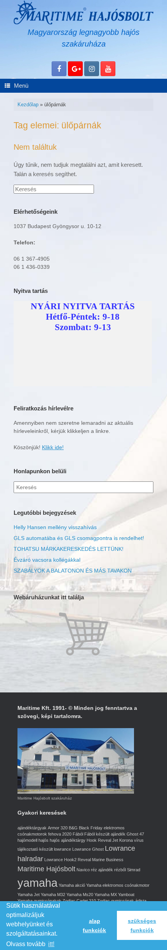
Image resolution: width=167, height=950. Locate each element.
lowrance (62, 849)
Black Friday (91, 827)
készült (46, 849)
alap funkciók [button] (94, 925)
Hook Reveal (99, 840)
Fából (78, 834)
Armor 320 (58, 827)
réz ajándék (102, 869)
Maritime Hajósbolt (46, 869)
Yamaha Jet (28, 894)
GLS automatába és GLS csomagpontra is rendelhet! (79, 538)
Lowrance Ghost (88, 849)
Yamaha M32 (53, 894)
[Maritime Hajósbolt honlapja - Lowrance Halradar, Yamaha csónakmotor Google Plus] (75, 68)
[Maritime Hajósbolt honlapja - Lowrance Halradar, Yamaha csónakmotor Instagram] (91, 68)
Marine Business (108, 859)
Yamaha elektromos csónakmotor (118, 885)
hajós (43, 840)
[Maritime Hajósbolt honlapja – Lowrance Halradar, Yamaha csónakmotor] (83, 12)
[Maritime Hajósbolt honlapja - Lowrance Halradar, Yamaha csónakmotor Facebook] (59, 68)
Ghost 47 (135, 834)
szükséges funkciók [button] (142, 925)
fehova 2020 (59, 834)
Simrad (133, 869)
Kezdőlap (27, 104)
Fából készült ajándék (104, 834)
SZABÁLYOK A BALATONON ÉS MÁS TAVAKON (73, 571)
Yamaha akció (72, 885)
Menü (21, 85)
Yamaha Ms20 (79, 894)
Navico (83, 869)
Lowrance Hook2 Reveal (67, 859)
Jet (115, 840)
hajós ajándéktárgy (67, 840)
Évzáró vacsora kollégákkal (47, 560)
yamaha (37, 882)
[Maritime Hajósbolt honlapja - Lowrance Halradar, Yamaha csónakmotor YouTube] (108, 68)
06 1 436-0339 (32, 267)
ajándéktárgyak (32, 827)
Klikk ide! (53, 447)
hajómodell (27, 840)
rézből (120, 869)
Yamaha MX (105, 894)
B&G (73, 827)
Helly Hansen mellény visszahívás (55, 527)
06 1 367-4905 (32, 259)
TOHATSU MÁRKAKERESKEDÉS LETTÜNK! (69, 549)
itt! (51, 944)
